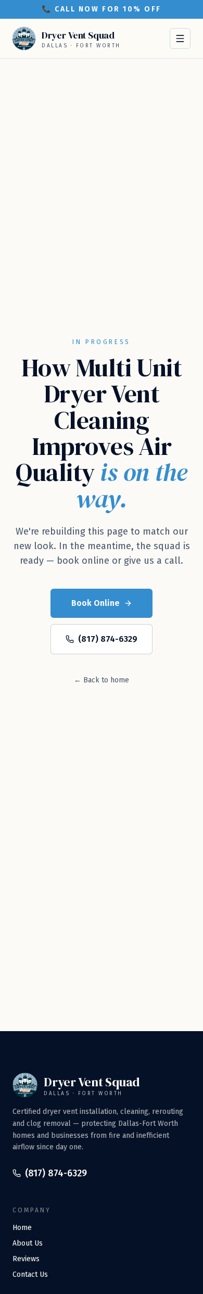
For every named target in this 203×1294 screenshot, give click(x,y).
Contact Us (30, 1274)
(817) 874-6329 (107, 639)
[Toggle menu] (180, 38)
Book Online (95, 603)
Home (22, 1227)
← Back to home (101, 680)
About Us (27, 1243)
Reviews (26, 1258)
